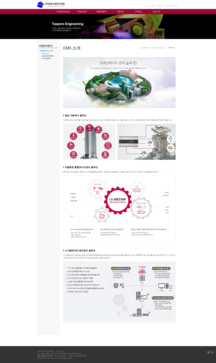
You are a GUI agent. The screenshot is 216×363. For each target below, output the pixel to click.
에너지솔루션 (46, 58)
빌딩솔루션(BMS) (48, 56)
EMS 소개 (45, 53)
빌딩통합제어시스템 (46, 51)
